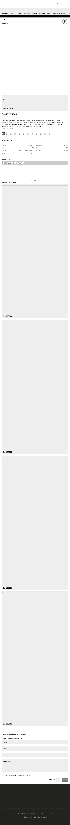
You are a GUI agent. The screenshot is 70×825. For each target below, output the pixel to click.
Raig (41, 16)
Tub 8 (60, 16)
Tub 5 (55, 16)
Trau (51, 16)
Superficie (27, 13)
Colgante (34, 13)
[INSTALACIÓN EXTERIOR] (33, 134)
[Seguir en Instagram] (37, 800)
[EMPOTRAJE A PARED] (24, 134)
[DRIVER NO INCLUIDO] (20, 134)
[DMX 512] (16, 134)
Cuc (15, 16)
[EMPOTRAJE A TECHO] (29, 134)
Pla (37, 16)
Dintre (19, 16)
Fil (23, 16)
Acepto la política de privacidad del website (17, 775)
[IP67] (37, 134)
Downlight (5, 13)
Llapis (32, 16)
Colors (10, 16)
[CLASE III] (7, 134)
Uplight (63, 13)
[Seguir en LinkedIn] (27, 800)
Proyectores (56, 13)
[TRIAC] (46, 134)
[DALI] (12, 134)
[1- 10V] (3, 134)
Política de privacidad (29, 817)
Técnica (46, 16)
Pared (49, 13)
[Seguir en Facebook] (32, 800)
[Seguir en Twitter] (42, 800)
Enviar (65, 779)
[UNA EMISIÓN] (50, 134)
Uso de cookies (42, 817)
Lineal (20, 13)
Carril (12, 13)
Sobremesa (42, 13)
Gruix (27, 16)
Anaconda (3, 16)
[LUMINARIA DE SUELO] (42, 134)
